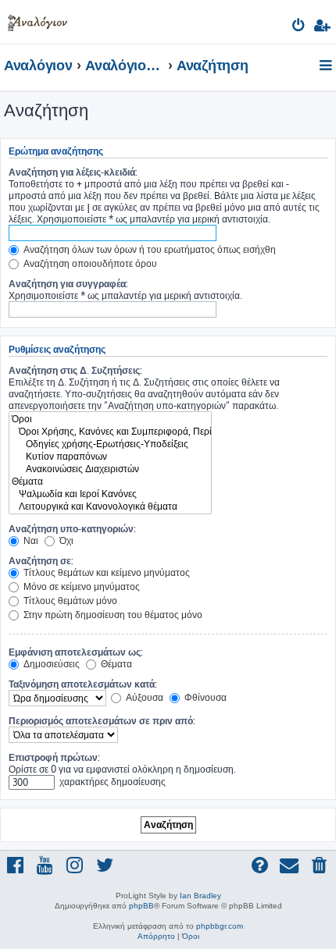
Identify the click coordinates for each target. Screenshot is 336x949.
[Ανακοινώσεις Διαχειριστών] (110, 469)
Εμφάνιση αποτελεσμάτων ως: (76, 652)
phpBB (141, 905)
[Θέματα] (110, 481)
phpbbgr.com (219, 926)
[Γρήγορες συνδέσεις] (327, 66)
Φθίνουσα (204, 697)
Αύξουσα (143, 697)
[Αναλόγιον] (37, 20)
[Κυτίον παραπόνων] (110, 456)
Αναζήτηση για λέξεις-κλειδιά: (73, 172)
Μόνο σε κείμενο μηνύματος (80, 586)
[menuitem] (299, 27)
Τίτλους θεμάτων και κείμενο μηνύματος (105, 572)
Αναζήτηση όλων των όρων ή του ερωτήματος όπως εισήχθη (148, 249)
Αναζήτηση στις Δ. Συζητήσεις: (75, 370)
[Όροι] (110, 419)
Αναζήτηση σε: (41, 561)
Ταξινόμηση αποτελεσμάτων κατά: (83, 684)
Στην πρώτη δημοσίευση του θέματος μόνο (111, 614)
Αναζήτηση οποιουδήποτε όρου (89, 263)
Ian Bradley (200, 895)
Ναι (29, 540)
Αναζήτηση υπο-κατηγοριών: (72, 529)
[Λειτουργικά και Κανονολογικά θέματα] (110, 506)
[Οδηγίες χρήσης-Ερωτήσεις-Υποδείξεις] (110, 444)
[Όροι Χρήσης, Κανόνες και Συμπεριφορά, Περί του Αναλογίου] (110, 431)
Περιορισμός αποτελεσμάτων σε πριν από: (102, 721)
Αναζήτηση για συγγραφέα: (68, 284)
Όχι (65, 540)
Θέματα (115, 664)
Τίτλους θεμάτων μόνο (69, 600)
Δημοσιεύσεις (50, 664)
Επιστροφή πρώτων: (54, 757)
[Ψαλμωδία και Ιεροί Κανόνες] (110, 494)
